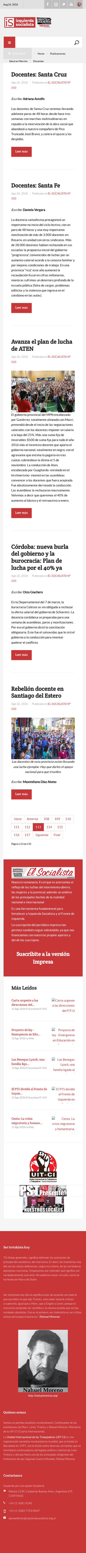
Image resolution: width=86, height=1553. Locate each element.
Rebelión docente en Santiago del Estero (37, 692)
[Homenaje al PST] (43, 1190)
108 (46, 819)
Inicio (18, 819)
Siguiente (41, 835)
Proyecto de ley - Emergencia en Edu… (25, 1032)
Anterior (32, 819)
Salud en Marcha (18, 61)
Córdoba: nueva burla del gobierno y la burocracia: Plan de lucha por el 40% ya (39, 557)
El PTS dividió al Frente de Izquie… (29, 1091)
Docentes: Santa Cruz (39, 74)
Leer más (21, 151)
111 (16, 827)
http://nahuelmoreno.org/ (43, 1395)
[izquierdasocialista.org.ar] (42, 22)
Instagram (55, 4)
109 (57, 819)
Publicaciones (57, 53)
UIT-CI (79, 4)
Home (41, 53)
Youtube (71, 4)
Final (57, 835)
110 (68, 819)
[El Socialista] (43, 873)
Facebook (48, 4)
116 (16, 835)
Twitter (63, 4)
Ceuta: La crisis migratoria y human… (26, 1121)
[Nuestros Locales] (43, 1204)
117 (27, 835)
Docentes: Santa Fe (35, 185)
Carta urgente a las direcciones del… (24, 1002)
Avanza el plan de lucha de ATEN (41, 345)
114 (49, 827)
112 (27, 827)
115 (60, 827)
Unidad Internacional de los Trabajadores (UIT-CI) (36, 1437)
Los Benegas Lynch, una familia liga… (28, 1061)
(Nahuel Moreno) (49, 1316)
